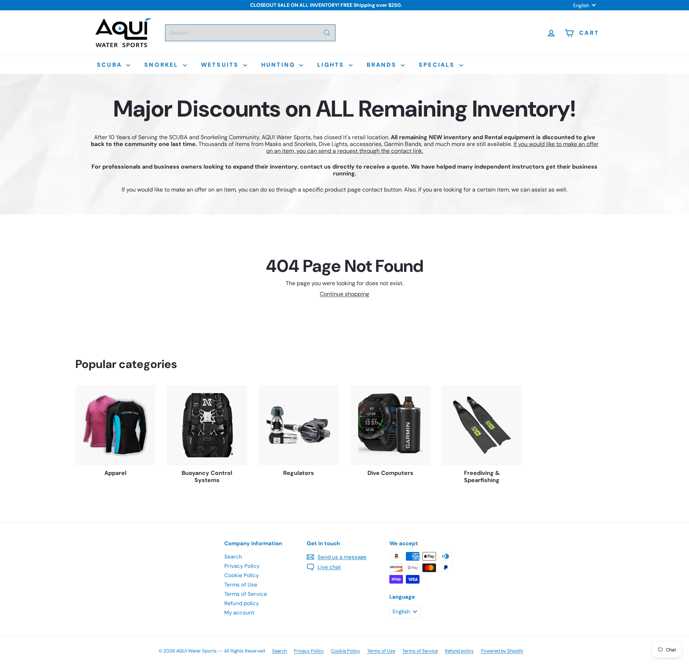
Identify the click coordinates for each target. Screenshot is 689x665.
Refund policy (241, 603)
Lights (332, 65)
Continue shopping (344, 294)
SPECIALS (438, 65)
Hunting (279, 65)
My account (239, 612)
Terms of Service (245, 594)
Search (233, 556)
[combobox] (250, 32)
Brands (383, 65)
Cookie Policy (241, 575)
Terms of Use (240, 584)
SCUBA (111, 65)
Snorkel (162, 65)
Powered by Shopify (502, 651)
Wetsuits (221, 65)
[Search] (327, 32)
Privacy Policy (241, 566)
